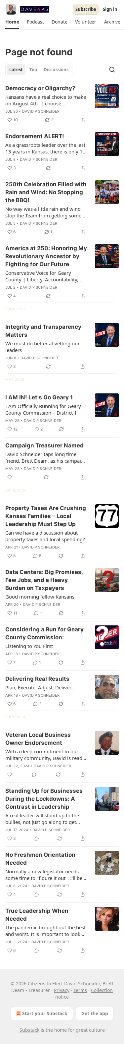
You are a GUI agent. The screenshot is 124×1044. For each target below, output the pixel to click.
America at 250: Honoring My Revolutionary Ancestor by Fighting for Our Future (46, 256)
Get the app (94, 1013)
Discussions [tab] (56, 70)
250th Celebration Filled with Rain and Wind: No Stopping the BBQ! (46, 192)
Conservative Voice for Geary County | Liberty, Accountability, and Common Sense (41, 276)
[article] (62, 104)
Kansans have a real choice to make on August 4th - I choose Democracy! (45, 100)
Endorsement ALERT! (34, 136)
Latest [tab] (16, 70)
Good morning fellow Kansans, (40, 596)
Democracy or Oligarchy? (40, 88)
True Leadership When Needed (36, 914)
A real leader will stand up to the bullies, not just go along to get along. (42, 818)
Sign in (110, 9)
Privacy (61, 990)
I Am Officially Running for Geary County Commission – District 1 (43, 409)
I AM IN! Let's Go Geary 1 (39, 397)
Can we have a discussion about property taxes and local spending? (45, 536)
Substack (29, 1030)
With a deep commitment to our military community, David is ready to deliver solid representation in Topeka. (45, 754)
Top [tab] (33, 70)
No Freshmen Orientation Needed (40, 858)
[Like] (9, 477)
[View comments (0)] (34, 775)
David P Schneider (41, 111)
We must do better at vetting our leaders (42, 346)
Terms (80, 990)
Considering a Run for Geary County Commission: (44, 633)
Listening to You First (29, 646)
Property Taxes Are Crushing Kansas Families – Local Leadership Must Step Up (45, 516)
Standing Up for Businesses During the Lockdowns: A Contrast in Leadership (44, 798)
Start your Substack (44, 1013)
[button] (12, 22)
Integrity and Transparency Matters (43, 330)
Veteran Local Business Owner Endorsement (38, 738)
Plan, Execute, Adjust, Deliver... (40, 687)
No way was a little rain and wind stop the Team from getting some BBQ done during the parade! (43, 212)
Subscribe (85, 9)
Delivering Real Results (37, 678)
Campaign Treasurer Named (44, 445)
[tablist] (38, 69)
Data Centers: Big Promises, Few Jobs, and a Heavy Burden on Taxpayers (44, 580)
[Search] (112, 69)
